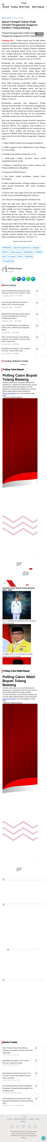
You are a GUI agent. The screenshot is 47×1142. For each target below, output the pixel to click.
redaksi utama (15, 268)
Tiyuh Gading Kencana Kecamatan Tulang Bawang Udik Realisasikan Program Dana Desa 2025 (18, 1101)
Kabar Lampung (38, 7)
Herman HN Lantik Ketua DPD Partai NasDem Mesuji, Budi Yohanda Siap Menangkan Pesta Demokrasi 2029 (18, 1088)
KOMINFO (38, 252)
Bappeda (36, 248)
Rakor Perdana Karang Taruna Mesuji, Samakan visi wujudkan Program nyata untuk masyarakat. (18, 1050)
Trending (14, 7)
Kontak (37, 1119)
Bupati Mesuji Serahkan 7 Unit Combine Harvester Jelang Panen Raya (16, 1061)
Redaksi (23, 1121)
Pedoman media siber (20, 1119)
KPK (4, 257)
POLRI (20, 257)
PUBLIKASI (29, 257)
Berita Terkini (24, 7)
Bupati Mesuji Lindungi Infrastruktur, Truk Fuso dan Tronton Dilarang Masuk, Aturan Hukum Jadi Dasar (17, 1075)
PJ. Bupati (11, 257)
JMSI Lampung (15, 252)
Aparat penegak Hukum (22, 248)
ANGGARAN (7, 248)
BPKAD (5, 252)
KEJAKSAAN (28, 252)
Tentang (31, 1119)
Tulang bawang (8, 261)
